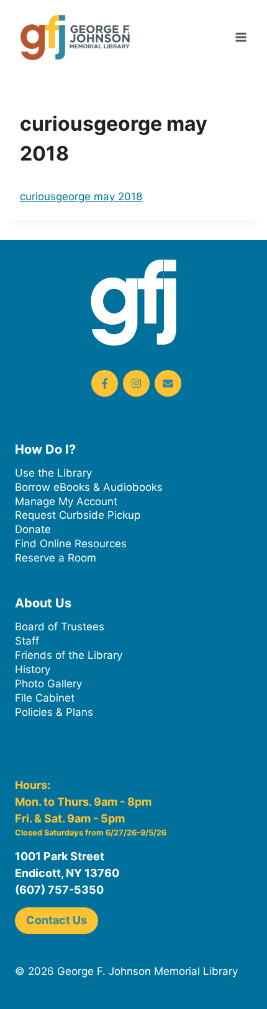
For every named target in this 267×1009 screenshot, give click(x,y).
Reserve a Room (55, 558)
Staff (27, 641)
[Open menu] (240, 36)
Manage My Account (66, 501)
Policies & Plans (54, 712)
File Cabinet (45, 698)
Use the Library (53, 473)
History (32, 669)
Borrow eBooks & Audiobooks (89, 487)
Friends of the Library (68, 655)
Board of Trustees (59, 626)
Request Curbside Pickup (77, 515)
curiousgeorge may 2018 (81, 196)
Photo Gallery (48, 683)
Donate (33, 529)
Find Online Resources (71, 543)
